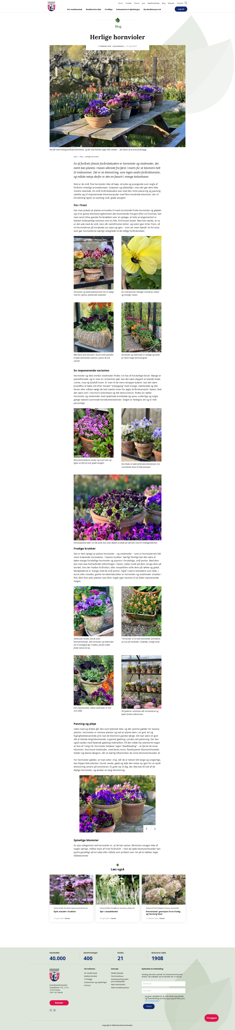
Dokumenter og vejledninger (95, 982)
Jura (143, 3)
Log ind (181, 9)
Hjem (75, 157)
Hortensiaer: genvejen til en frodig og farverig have (163, 912)
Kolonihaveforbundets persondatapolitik (120, 980)
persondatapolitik (152, 1000)
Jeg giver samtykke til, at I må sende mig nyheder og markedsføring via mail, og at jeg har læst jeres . (165, 998)
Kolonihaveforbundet (124, 1025)
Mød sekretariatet (118, 984)
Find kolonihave (117, 976)
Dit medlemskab (74, 9)
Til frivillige (88, 979)
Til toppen (211, 1018)
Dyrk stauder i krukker (65, 911)
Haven (67, 918)
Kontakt (128, 3)
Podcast (180, 3)
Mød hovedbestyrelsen (120, 987)
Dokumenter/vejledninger (128, 9)
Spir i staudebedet (109, 911)
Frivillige (108, 9)
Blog (163, 3)
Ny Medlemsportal (152, 9)
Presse (136, 3)
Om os (120, 3)
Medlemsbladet (153, 3)
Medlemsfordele (93, 9)
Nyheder (171, 3)
